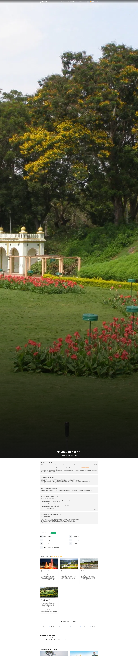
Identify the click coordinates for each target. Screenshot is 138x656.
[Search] (88, 2)
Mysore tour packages (85, 467)
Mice (85, 1)
